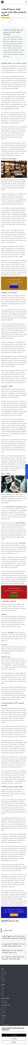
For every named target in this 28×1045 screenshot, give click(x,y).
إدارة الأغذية (3, 974)
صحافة (2, 1021)
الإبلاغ (2, 976)
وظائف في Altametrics (5, 1024)
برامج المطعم (3, 971)
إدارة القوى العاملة (4, 973)
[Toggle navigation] (26, 2)
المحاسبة (2, 978)
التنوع (2, 1023)
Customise (14, 1038)
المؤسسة (2, 981)
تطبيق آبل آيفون (3, 1000)
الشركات (2, 988)
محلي (2, 995)
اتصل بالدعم (3, 1019)
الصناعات (2, 991)
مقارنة (2, 990)
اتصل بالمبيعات (3, 1018)
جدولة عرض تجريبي (14, 595)
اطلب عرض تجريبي (14, 286)
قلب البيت (3, 987)
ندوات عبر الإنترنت (4, 1007)
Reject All (14, 1042)
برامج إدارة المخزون (9, 230)
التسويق (2, 993)
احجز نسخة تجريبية (14, 914)
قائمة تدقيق (3, 979)
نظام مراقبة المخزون (10, 529)
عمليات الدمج (3, 1012)
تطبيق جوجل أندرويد (4, 1002)
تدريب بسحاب (3, 1010)
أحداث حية (2, 1009)
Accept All (14, 1035)
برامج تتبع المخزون (18, 153)
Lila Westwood (11, 19)
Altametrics (10, 874)
